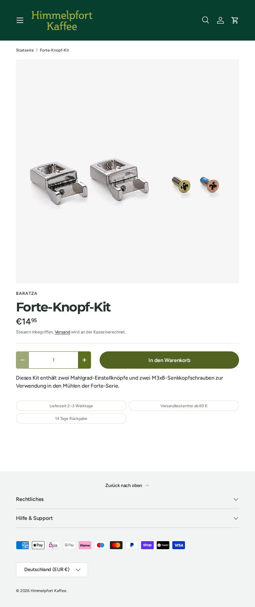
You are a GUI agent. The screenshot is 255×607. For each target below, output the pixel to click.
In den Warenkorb (169, 360)
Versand (62, 331)
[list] (127, 171)
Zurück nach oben (124, 485)
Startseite (25, 50)
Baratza (27, 293)
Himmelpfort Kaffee (48, 590)
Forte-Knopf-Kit (54, 50)
